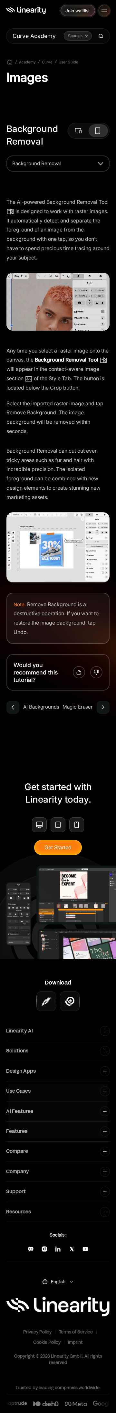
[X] (72, 1249)
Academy (27, 62)
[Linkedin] (58, 1249)
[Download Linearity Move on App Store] (70, 1001)
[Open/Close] (104, 10)
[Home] (26, 10)
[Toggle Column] (105, 1031)
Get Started (58, 847)
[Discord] (31, 1249)
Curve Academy (34, 36)
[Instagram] (44, 1249)
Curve (47, 62)
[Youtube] (85, 1249)
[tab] (79, 130)
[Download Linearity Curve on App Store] (46, 1001)
